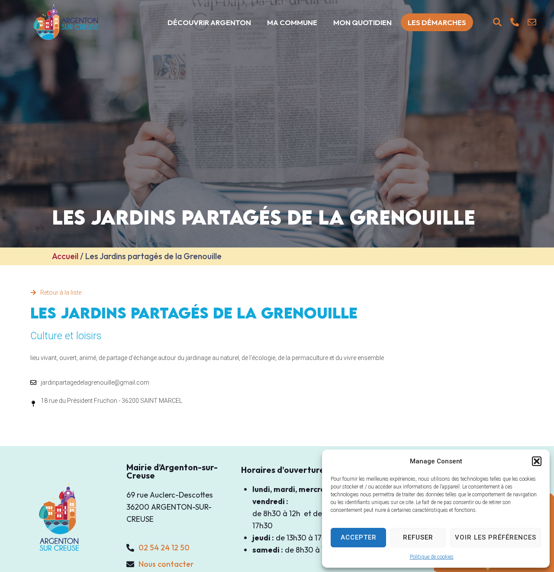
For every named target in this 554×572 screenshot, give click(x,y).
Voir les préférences (495, 537)
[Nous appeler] (514, 22)
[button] (536, 461)
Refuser (418, 537)
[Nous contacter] (532, 22)
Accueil (65, 256)
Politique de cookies (432, 557)
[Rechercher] (497, 22)
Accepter (359, 537)
